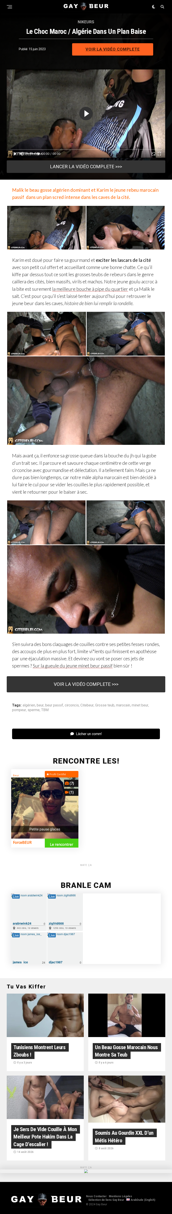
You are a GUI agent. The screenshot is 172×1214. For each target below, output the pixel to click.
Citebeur (87, 705)
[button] (46, 227)
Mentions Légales (120, 1196)
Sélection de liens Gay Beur (106, 1199)
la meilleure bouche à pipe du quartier (90, 289)
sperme (34, 710)
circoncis (72, 705)
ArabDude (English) (142, 1199)
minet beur (140, 705)
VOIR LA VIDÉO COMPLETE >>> (86, 684)
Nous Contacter (96, 1196)
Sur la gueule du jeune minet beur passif (73, 665)
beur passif (54, 705)
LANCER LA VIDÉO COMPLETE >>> (86, 166)
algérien (29, 705)
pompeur (19, 710)
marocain (123, 705)
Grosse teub (104, 705)
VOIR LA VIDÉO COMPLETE (113, 49)
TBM (45, 710)
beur (40, 705)
